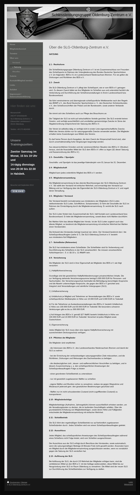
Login (131, 482)
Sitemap (24, 482)
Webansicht (128, 484)
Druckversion (15, 482)
